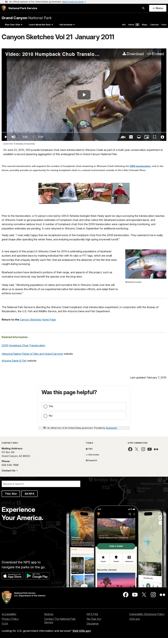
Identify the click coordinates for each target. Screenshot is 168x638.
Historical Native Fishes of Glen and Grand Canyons (32, 353)
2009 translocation (140, 166)
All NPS (29, 493)
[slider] (84, 132)
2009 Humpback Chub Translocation (23, 345)
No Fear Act (94, 618)
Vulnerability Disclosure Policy (147, 614)
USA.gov (134, 618)
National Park (27, 18)
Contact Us (9, 470)
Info (124, 24)
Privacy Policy (10, 618)
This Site (11, 493)
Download (135, 54)
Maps (144, 24)
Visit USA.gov (81, 630)
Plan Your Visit (12, 24)
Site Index (93, 454)
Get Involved (65, 24)
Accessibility (9, 614)
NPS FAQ (92, 614)
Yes (51, 406)
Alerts (133, 24)
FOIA (5, 623)
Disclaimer (93, 623)
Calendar (154, 24)
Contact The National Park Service (60, 620)
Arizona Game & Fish (14, 360)
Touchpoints (111, 427)
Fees (163, 24)
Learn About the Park (40, 24)
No (50, 415)
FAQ (90, 448)
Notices (48, 614)
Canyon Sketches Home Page (38, 319)
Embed (158, 54)
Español (92, 460)
